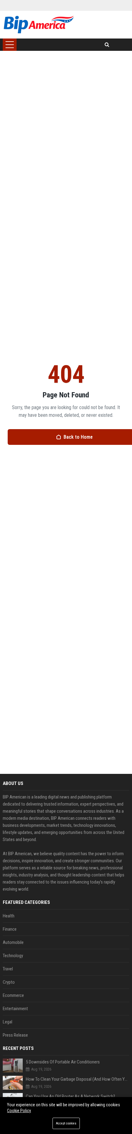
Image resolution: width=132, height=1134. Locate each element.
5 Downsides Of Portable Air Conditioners (63, 1062)
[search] (107, 45)
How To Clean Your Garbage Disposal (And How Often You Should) (78, 1079)
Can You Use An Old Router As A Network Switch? (70, 1096)
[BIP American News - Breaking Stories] (39, 24)
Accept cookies (66, 1123)
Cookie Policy (19, 1110)
